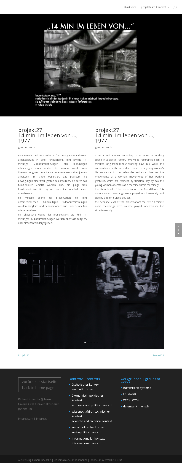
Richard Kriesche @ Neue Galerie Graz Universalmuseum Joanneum (38, 404)
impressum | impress (32, 419)
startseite (130, 7)
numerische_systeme (137, 388)
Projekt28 (158, 355)
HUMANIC (130, 394)
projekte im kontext (153, 7)
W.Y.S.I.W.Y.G (131, 400)
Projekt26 (23, 355)
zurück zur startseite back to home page (39, 384)
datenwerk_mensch (136, 406)
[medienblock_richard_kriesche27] (91, 349)
